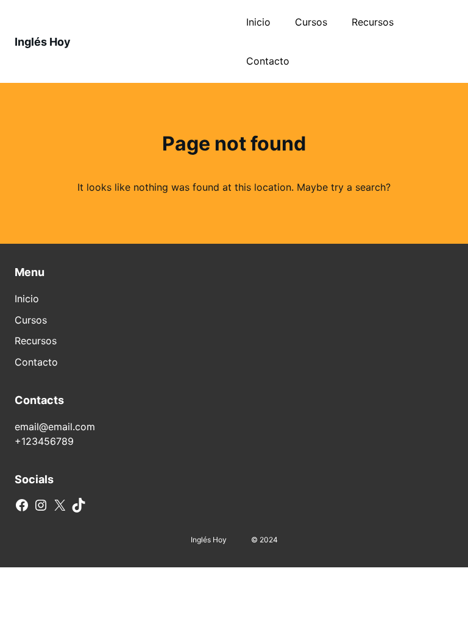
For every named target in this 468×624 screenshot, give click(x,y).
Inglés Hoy (43, 41)
